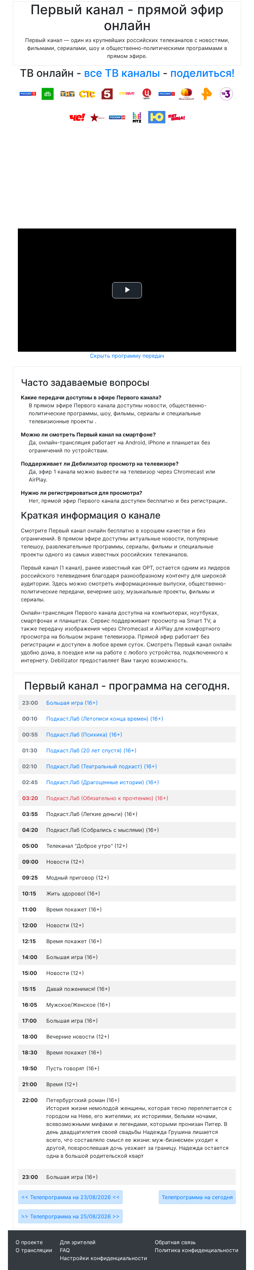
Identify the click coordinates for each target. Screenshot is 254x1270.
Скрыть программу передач (127, 355)
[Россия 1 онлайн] (27, 93)
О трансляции (34, 1250)
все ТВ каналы (122, 73)
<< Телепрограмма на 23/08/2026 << (70, 1197)
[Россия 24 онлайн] (117, 117)
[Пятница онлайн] (176, 117)
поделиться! (202, 73)
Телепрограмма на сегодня (197, 1197)
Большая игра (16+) (72, 702)
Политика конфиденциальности (196, 1250)
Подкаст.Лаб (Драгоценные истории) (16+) (102, 782)
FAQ (65, 1250)
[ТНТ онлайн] (67, 93)
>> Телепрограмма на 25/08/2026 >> (70, 1216)
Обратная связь (175, 1242)
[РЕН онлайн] (206, 93)
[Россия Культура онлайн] (166, 93)
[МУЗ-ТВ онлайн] (137, 117)
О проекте (29, 1242)
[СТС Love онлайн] (127, 93)
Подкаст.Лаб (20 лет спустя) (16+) (91, 750)
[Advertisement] (127, 178)
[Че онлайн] (77, 117)
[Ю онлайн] (156, 117)
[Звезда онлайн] (97, 117)
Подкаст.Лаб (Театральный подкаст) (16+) (101, 766)
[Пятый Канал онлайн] (107, 93)
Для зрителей (78, 1242)
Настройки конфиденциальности (103, 1258)
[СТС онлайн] (87, 93)
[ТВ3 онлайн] (226, 93)
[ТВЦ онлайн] (146, 93)
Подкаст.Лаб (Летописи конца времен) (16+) (104, 718)
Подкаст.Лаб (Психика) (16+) (84, 734)
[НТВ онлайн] (47, 93)
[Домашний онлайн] (186, 93)
